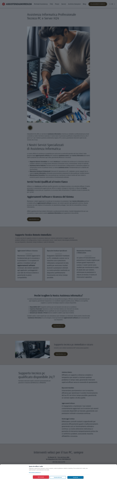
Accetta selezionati (58, 477)
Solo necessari (41, 477)
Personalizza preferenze (35, 472)
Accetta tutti (75, 477)
